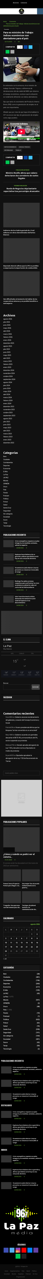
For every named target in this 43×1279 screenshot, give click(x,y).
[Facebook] (6, 1250)
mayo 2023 (7, 428)
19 (17, 947)
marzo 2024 (7, 397)
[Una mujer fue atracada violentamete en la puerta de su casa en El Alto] (31, 875)
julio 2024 (6, 385)
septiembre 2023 (9, 415)
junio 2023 (6, 425)
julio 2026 (6, 322)
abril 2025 (6, 358)
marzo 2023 (7, 434)
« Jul (5, 959)
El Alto (5, 471)
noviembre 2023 (9, 409)
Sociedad (6, 517)
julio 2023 (6, 421)
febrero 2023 (7, 437)
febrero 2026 (7, 337)
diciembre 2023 (8, 406)
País (4, 490)
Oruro (5, 487)
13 (21, 943)
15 (32, 943)
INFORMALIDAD (8, 150)
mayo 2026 (7, 328)
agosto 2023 (7, 418)
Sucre (5, 520)
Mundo (5, 481)
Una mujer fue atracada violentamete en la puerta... (30, 885)
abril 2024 (6, 394)
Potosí (5, 502)
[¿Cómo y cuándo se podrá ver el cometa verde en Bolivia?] (21, 839)
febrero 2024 (7, 400)
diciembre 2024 (8, 370)
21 (27, 947)
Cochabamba (8, 462)
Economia (6, 29)
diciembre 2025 (8, 343)
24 (6, 951)
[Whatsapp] (18, 1256)
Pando (5, 493)
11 (11, 943)
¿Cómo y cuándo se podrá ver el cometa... (19, 855)
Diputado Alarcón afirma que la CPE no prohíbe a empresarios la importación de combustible (21, 266)
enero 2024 (7, 403)
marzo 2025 (7, 361)
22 (32, 947)
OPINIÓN (6, 484)
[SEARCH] (37, 773)
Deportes (6, 465)
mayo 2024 (7, 391)
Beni (4, 456)
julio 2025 (6, 349)
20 (21, 947)
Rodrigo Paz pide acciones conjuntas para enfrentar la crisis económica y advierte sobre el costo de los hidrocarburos (27, 584)
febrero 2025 (7, 364)
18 (11, 947)
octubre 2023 (8, 412)
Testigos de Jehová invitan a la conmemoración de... (29, 907)
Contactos (24, 3)
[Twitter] (12, 1250)
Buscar (5, 683)
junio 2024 (6, 388)
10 (6, 943)
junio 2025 (6, 352)
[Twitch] (35, 1250)
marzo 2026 (7, 334)
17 (6, 947)
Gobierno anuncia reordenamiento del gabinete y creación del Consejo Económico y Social (22, 720)
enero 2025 (7, 367)
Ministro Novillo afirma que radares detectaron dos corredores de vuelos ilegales (21, 175)
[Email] (29, 1250)
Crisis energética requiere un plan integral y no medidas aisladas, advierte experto (27, 543)
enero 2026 (7, 340)
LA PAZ (5, 477)
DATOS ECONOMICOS (10, 147)
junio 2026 (6, 325)
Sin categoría (7, 514)
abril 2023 (6, 431)
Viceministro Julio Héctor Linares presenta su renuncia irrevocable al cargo (27, 569)
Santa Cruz (7, 508)
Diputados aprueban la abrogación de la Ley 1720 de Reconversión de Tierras (22, 758)
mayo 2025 (7, 355)
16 (37, 943)
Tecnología (7, 526)
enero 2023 (7, 440)
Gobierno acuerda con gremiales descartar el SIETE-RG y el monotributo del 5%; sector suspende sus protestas (22, 737)
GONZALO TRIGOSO (24, 147)
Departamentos (15, 1271)
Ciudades (6, 459)
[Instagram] (18, 1250)
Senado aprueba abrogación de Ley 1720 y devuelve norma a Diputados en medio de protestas (22, 748)
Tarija (5, 523)
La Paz (5, 474)
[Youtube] (24, 1250)
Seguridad (6, 511)
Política (5, 499)
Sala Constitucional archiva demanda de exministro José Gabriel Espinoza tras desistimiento (25, 599)
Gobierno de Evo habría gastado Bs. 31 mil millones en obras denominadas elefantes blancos (19, 232)
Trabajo (18, 150)
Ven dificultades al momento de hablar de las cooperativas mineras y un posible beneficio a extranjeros (20, 301)
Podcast (6, 496)
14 (27, 943)
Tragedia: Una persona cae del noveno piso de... (12, 906)
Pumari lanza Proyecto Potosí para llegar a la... (11, 884)
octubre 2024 (8, 376)
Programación (20, 1277)
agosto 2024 (7, 382)
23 (37, 947)
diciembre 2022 (8, 443)
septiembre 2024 (9, 379)
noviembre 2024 (9, 373)
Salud (5, 505)
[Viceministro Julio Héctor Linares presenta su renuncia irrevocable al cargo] (8, 570)
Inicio (6, 1271)
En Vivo (35, 1274)
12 (17, 943)
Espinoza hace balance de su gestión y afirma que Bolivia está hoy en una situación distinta (26, 556)
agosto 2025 (7, 346)
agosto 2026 (7, 319)
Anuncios (16, 3)
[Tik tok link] (29, 6)
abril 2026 (6, 331)
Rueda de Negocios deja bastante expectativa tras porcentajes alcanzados (21, 190)
